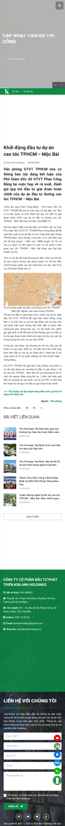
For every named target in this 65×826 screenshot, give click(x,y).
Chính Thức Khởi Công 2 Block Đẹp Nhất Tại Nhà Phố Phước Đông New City (39, 481)
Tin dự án (28, 91)
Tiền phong (56, 401)
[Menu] (59, 5)
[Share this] (34, 408)
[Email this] (27, 408)
